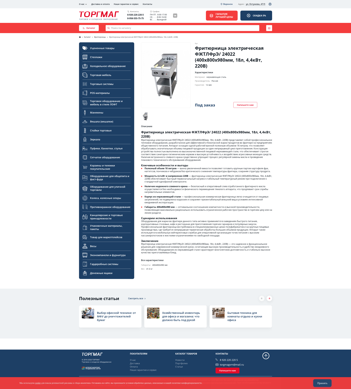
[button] (269, 298)
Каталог (90, 28)
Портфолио (181, 363)
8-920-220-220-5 (135, 14)
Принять (322, 383)
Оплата (134, 366)
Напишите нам (245, 104)
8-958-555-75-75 (135, 18)
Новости (180, 360)
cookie (38, 383)
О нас (81, 4)
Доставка (135, 363)
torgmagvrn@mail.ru (232, 364)
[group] (110, 316)
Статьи (179, 366)
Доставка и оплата (100, 4)
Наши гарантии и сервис (126, 4)
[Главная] (80, 37)
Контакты (147, 4)
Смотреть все (135, 298)
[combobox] (226, 4)
